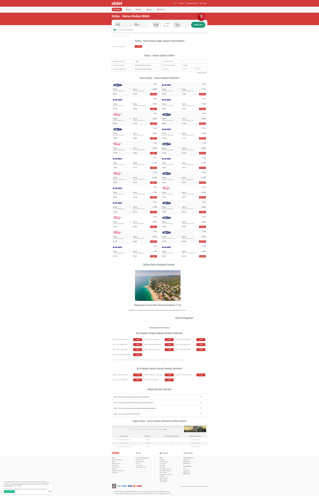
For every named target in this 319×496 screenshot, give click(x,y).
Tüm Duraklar (115, 465)
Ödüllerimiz (162, 476)
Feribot (161, 9)
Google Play (187, 461)
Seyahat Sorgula (191, 3)
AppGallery (187, 463)
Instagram (187, 472)
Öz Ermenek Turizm (140, 459)
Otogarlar (114, 469)
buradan (16, 489)
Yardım (181, 3)
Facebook (187, 470)
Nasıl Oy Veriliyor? (202, 72)
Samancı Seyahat (140, 461)
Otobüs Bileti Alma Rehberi (118, 470)
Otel (139, 9)
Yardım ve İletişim (164, 478)
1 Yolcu (177, 25)
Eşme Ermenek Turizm (141, 467)
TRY (175, 3)
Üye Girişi (203, 3)
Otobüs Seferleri (116, 463)
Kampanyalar (115, 472)
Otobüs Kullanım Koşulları (166, 474)
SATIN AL (153, 94)
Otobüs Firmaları (116, 467)
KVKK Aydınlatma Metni (165, 469)
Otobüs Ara (198, 25)
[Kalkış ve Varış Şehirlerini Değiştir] (131, 24)
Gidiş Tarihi (156, 23)
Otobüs (117, 9)
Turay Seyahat (139, 465)
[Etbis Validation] (114, 486)
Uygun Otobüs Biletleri (117, 459)
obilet (165, 429)
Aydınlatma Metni (8, 486)
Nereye (136, 23)
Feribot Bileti (162, 465)
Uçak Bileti (162, 459)
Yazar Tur (138, 463)
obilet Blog (187, 473)
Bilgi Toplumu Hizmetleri (165, 470)
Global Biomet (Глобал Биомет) (143, 69)
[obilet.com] (121, 4)
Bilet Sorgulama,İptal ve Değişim (163, 480)
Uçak (129, 9)
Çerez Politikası (163, 472)
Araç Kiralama (163, 463)
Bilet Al (113, 461)
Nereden (118, 23)
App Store (187, 459)
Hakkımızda (162, 467)
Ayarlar (50, 491)
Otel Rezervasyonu (164, 461)
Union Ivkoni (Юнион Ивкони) (143, 65)
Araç (150, 9)
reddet (19, 484)
